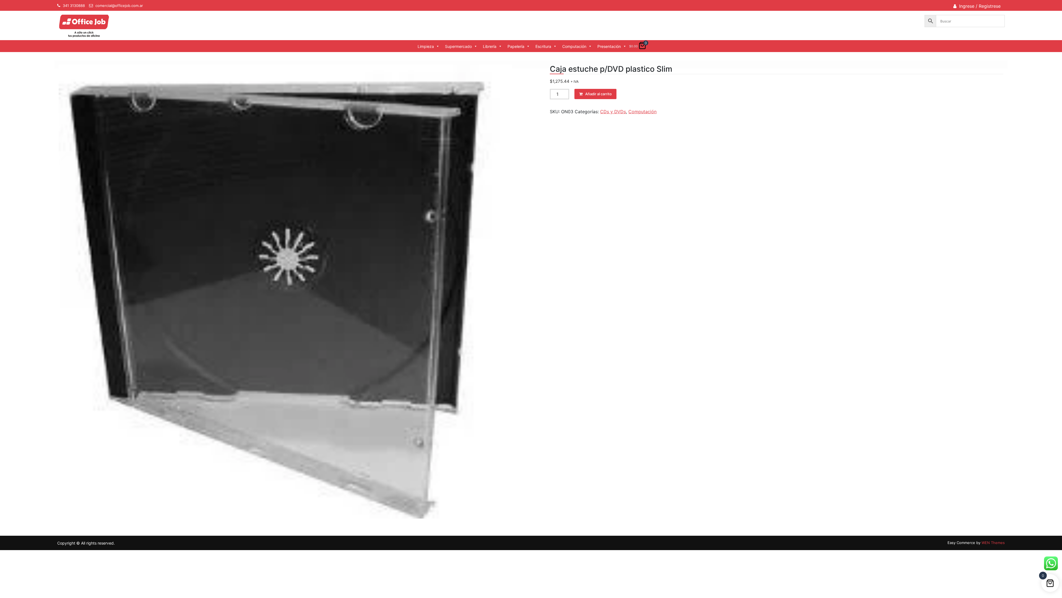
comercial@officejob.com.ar (119, 5)
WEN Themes (993, 542)
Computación (574, 46)
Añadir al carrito (598, 94)
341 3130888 (74, 5)
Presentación (609, 46)
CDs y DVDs (613, 111)
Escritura (543, 46)
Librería (489, 46)
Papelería (515, 46)
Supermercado (458, 46)
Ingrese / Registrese (980, 6)
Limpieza (426, 46)
